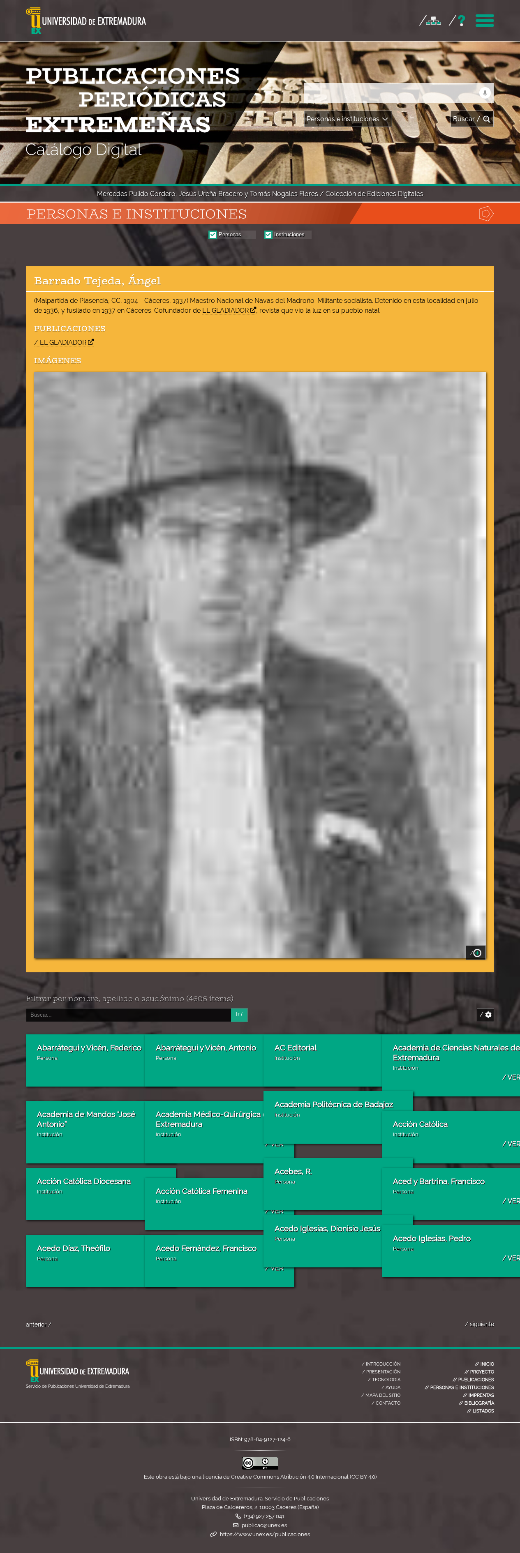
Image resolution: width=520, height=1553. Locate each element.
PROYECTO (479, 1372)
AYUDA (390, 1387)
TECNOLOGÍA (384, 1379)
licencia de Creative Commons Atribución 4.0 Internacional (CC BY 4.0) (290, 1477)
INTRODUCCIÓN (381, 1364)
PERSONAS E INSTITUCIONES (459, 1387)
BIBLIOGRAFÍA (476, 1403)
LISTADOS (480, 1411)
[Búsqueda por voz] (485, 93)
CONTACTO (386, 1403)
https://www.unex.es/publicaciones (265, 1534)
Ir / (239, 1014)
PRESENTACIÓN (381, 1372)
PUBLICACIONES (473, 1379)
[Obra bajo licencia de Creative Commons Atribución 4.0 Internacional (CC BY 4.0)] (260, 1468)
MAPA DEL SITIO (380, 1395)
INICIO (484, 1364)
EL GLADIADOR (225, 310)
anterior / (38, 1324)
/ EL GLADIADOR (60, 342)
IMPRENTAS (478, 1395)
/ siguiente (479, 1323)
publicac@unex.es (264, 1525)
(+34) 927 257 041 (264, 1516)
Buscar (467, 119)
